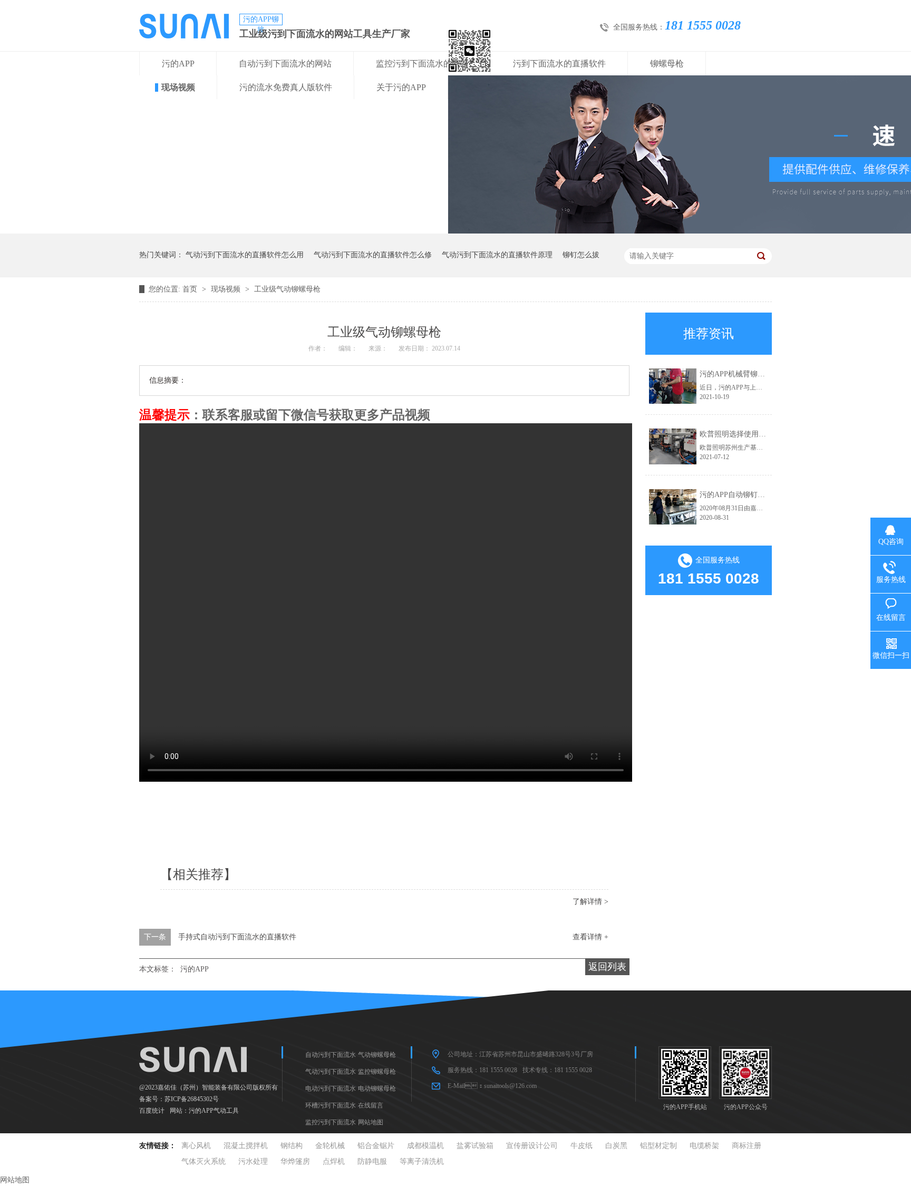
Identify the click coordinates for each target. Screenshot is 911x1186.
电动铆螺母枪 (377, 1088)
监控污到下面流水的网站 (422, 63)
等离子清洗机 (422, 1161)
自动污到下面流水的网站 (285, 63)
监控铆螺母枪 (377, 1071)
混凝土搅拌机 (246, 1146)
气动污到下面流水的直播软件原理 (497, 255)
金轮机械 (330, 1146)
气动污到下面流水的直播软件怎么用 (245, 255)
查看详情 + (590, 937)
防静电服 (372, 1161)
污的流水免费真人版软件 (285, 87)
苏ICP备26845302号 (191, 1099)
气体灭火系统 (203, 1161)
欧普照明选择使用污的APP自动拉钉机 (762, 434)
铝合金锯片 (375, 1146)
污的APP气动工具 (214, 1110)
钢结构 (291, 1146)
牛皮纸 (581, 1146)
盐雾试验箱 (475, 1146)
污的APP (178, 63)
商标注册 (746, 1146)
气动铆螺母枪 (377, 1054)
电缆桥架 (704, 1146)
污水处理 (253, 1161)
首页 (190, 289)
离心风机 (196, 1146)
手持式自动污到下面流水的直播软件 (237, 937)
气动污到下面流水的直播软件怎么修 (373, 255)
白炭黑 (616, 1146)
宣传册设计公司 (532, 1146)
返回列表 (607, 966)
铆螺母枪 (667, 63)
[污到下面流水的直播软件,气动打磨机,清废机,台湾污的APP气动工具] (184, 36)
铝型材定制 (658, 1146)
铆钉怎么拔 (581, 255)
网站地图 (370, 1122)
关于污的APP (401, 87)
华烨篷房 (295, 1161)
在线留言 (370, 1105)
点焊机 (334, 1161)
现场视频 (178, 87)
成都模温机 (425, 1146)
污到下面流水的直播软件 (559, 63)
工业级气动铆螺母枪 (287, 289)
